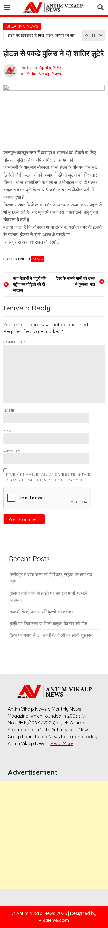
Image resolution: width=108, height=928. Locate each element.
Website (11, 450)
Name (10, 410)
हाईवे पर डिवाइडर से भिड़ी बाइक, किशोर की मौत (41, 35)
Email (10, 430)
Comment (14, 342)
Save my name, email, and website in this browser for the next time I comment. (48, 477)
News (38, 259)
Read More (61, 743)
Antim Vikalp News (44, 73)
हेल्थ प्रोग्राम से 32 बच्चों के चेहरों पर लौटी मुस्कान (51, 635)
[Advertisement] (54, 835)
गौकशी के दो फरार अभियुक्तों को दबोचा (41, 612)
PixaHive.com (54, 920)
